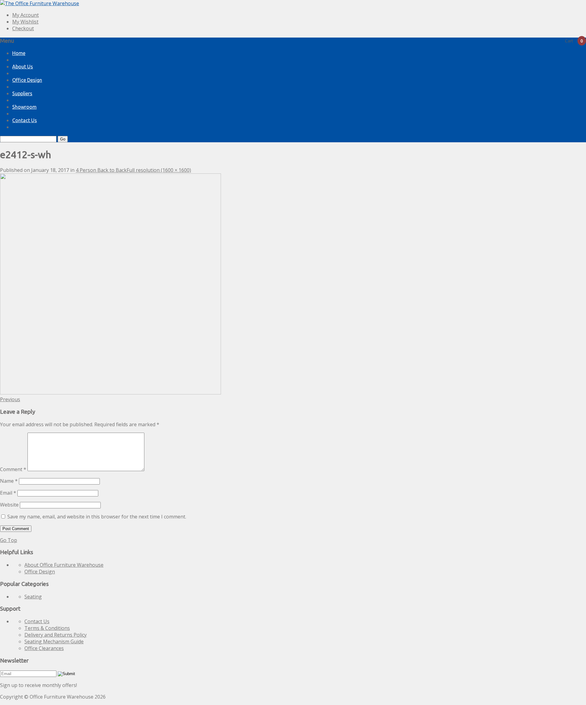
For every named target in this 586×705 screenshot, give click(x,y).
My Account (25, 15)
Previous (10, 399)
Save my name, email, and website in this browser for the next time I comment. (96, 516)
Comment (13, 469)
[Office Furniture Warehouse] (39, 3)
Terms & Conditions (47, 628)
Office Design (27, 80)
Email (8, 492)
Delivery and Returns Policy (55, 634)
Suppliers (22, 93)
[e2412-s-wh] (110, 392)
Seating (33, 596)
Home (18, 53)
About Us (22, 66)
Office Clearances (44, 648)
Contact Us (24, 120)
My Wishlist (25, 21)
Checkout (23, 28)
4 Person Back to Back (101, 170)
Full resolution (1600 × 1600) (159, 170)
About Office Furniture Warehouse (63, 564)
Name (9, 481)
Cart (574, 41)
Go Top (8, 540)
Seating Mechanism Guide (54, 641)
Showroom (24, 107)
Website (9, 504)
